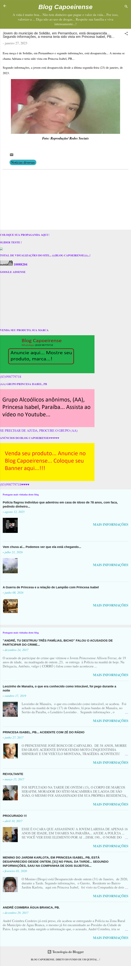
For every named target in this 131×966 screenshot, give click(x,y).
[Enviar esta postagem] (12, 155)
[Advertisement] (65, 200)
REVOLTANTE (13, 774)
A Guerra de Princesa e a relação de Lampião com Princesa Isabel (51, 587)
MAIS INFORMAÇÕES (110, 524)
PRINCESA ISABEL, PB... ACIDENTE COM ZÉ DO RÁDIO (43, 732)
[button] (126, 33)
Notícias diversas (23, 162)
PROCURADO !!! (15, 815)
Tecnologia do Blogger (68, 951)
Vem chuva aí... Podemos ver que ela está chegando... (42, 547)
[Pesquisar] (126, 7)
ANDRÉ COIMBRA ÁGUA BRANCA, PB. (31, 907)
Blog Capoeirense (65, 6)
